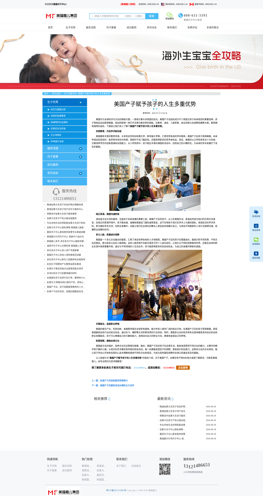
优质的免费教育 (58, 116)
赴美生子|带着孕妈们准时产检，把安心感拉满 (68, 282)
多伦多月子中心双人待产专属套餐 (63, 250)
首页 (50, 27)
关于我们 (121, 466)
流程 (139, 16)
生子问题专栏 (70, 93)
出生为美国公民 (58, 109)
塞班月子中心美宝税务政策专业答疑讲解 (66, 232)
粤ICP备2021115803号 (116, 490)
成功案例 (131, 27)
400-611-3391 (196, 15)
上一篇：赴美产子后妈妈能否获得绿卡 (110, 380)
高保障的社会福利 (59, 122)
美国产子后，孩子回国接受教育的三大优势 (67, 287)
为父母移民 (56, 135)
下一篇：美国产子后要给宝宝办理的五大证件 (113, 385)
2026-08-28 (211, 406)
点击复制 (183, 367)
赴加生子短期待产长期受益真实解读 (64, 264)
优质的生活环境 (58, 128)
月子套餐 (111, 27)
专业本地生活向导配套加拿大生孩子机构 (66, 223)
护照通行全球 (57, 141)
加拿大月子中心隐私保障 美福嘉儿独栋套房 (67, 227)
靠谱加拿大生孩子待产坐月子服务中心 (65, 209)
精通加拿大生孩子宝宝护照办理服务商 (65, 204)
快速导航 (52, 459)
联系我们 (172, 27)
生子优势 (70, 27)
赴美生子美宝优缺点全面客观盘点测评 (65, 268)
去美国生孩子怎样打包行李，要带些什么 (66, 278)
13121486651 (139, 368)
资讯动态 (152, 27)
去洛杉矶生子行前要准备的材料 (62, 273)
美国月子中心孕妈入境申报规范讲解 (64, 255)
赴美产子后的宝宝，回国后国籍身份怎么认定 (68, 291)
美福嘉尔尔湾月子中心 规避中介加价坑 (65, 236)
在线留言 (136, 466)
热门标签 (87, 459)
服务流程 (91, 27)
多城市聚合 (213, 27)
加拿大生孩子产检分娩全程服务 (62, 218)
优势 (128, 16)
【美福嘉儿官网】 (128, 4)
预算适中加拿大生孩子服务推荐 (62, 214)
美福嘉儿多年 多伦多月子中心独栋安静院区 (67, 241)
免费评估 (192, 27)
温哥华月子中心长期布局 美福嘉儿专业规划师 (68, 246)
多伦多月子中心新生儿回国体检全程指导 (66, 259)
